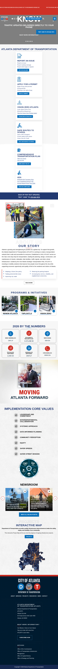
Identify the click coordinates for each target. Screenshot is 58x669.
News (39, 596)
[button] (27, 41)
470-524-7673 (35, 197)
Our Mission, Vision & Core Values (26, 628)
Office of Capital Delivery (24, 656)
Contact (44, 596)
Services (18, 596)
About (13, 596)
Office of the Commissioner (24, 649)
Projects (25, 596)
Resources (33, 596)
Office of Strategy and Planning (25, 658)
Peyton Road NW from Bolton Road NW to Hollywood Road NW (28, 7)
